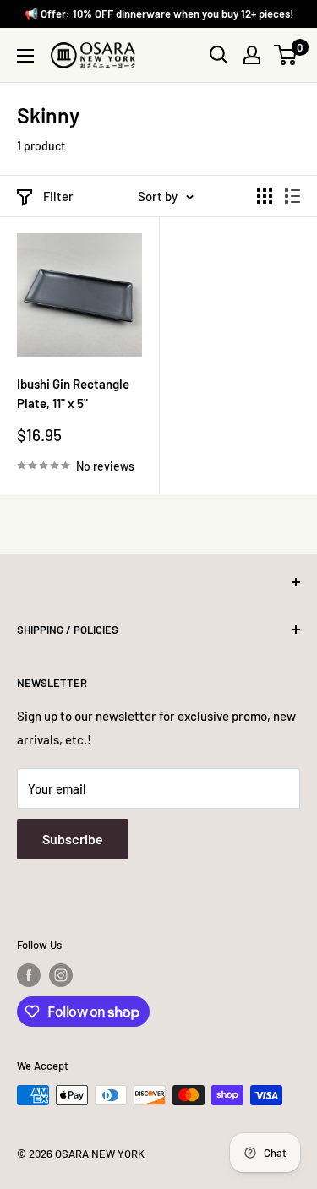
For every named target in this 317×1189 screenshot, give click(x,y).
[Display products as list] (292, 196)
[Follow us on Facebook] (29, 975)
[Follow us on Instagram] (61, 975)
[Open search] (219, 55)
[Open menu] (25, 56)
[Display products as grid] (264, 196)
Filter (58, 196)
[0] (286, 55)
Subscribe (72, 839)
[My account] (251, 55)
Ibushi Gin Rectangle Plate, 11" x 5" (73, 393)
